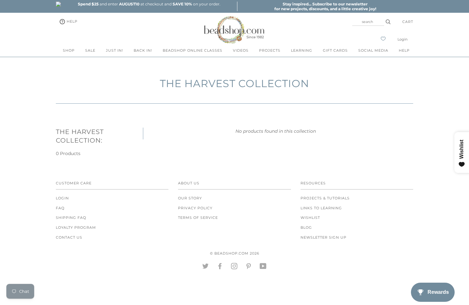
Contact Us (69, 237)
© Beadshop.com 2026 (234, 253)
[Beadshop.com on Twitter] (205, 267)
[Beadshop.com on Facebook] (220, 267)
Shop (69, 50)
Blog (306, 227)
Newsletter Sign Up (323, 237)
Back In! (143, 50)
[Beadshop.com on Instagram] (234, 267)
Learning (301, 50)
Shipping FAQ (71, 217)
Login (402, 39)
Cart (407, 21)
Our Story (190, 198)
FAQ (60, 208)
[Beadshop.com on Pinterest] (248, 267)
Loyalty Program (76, 227)
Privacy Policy (195, 208)
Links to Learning (321, 208)
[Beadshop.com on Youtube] (263, 267)
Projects (269, 50)
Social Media (373, 50)
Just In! (114, 50)
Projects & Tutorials (325, 198)
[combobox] (368, 22)
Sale (90, 50)
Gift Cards (335, 50)
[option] (149, 4)
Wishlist (310, 217)
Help (71, 21)
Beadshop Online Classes (192, 50)
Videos (241, 50)
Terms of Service (198, 217)
